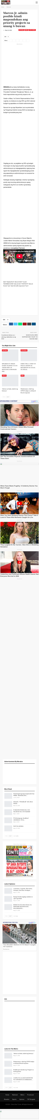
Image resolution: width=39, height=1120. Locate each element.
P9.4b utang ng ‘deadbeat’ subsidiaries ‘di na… (21, 819)
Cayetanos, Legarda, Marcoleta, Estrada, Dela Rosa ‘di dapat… (22, 889)
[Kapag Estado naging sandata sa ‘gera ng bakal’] (8, 899)
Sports (14, 1099)
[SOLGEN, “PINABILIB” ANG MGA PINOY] (8, 804)
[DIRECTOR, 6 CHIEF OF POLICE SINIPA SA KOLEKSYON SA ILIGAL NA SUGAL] (29, 355)
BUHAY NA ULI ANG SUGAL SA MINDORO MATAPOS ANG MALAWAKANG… (22, 906)
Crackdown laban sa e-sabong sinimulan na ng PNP (8, 337)
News (26, 29)
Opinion (21, 1099)
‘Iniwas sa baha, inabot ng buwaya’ (23, 1053)
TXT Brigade (31, 1099)
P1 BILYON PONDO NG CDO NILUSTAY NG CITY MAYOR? (21, 811)
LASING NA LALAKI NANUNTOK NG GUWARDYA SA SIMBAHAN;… (23, 1079)
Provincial (24, 350)
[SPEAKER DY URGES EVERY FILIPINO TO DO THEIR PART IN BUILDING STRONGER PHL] (10, 355)
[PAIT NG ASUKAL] (8, 828)
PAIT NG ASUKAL (18, 826)
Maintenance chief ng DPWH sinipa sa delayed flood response (23, 1062)
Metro (4, 375)
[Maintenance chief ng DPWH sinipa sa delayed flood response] (29, 380)
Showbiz (6, 1099)
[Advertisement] (19, 65)
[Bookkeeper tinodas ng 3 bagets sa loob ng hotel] (8, 1072)
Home (7, 1095)
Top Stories (32, 29)
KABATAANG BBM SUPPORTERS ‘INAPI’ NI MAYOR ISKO (30, 337)
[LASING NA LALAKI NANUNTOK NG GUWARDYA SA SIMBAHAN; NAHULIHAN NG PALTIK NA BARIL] (8, 1080)
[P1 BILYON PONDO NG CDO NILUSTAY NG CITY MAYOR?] (8, 812)
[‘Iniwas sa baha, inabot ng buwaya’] (10, 380)
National (21, 29)
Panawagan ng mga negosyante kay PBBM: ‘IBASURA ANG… (23, 794)
